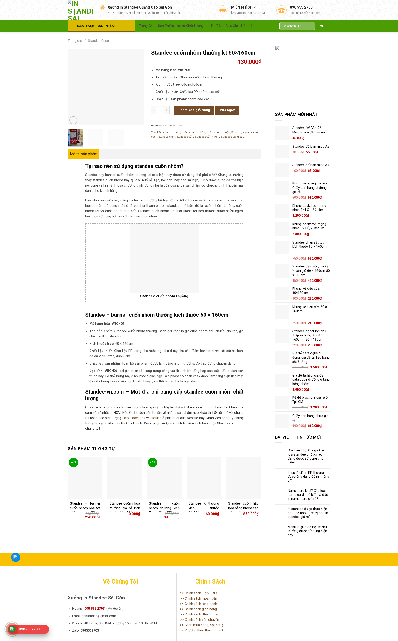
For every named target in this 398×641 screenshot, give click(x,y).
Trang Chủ (147, 26)
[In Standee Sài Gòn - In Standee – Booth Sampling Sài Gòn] (80, 10)
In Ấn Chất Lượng (190, 26)
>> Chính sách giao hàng (198, 609)
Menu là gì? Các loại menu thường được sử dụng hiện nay (307, 531)
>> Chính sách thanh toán (199, 614)
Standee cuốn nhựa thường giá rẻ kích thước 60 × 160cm (125, 508)
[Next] (137, 87)
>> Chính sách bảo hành (198, 604)
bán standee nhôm (168, 132)
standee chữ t (166, 136)
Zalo (125, 418)
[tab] (84, 154)
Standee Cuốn (98, 41)
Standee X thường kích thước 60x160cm (204, 508)
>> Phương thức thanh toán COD (204, 630)
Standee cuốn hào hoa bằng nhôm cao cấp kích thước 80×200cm (243, 510)
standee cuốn (184, 136)
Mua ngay (227, 110)
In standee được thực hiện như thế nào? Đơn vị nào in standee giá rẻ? (308, 513)
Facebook (138, 418)
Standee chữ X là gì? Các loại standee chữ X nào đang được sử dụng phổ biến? (306, 456)
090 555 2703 (94, 609)
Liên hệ (246, 26)
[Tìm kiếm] (310, 26)
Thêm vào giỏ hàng (194, 110)
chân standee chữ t (193, 132)
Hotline (156, 418)
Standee (236, 132)
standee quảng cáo (232, 136)
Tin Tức (216, 26)
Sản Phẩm (166, 26)
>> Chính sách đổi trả (198, 593)
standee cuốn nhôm (206, 136)
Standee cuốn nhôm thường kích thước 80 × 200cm (164, 508)
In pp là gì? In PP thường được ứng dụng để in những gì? (308, 477)
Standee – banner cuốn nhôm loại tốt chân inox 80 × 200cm (85, 510)
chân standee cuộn (218, 132)
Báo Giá (232, 26)
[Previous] (75, 87)
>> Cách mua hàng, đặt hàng (201, 625)
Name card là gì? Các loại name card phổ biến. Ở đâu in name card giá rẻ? (308, 495)
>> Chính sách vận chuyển (199, 620)
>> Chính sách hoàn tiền (198, 599)
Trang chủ (75, 41)
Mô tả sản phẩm (83, 154)
